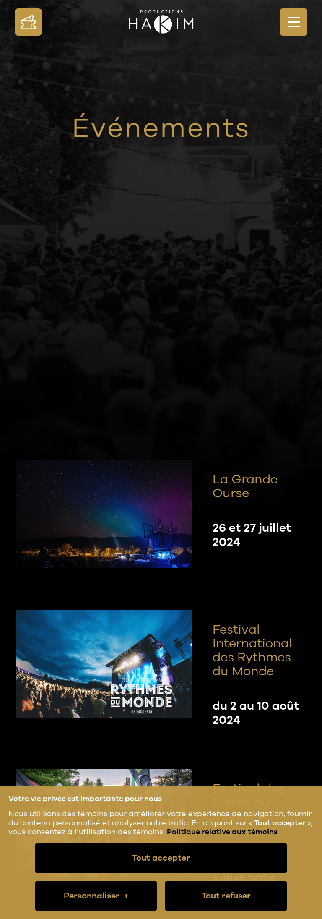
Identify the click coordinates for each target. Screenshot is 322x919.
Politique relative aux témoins (222, 832)
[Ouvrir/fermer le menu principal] (293, 22)
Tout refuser (226, 895)
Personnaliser (96, 895)
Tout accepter (161, 858)
